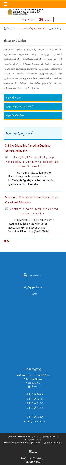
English (31, 19)
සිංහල (24, 19)
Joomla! (7, 443)
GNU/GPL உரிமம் (23, 443)
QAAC (34, 294)
